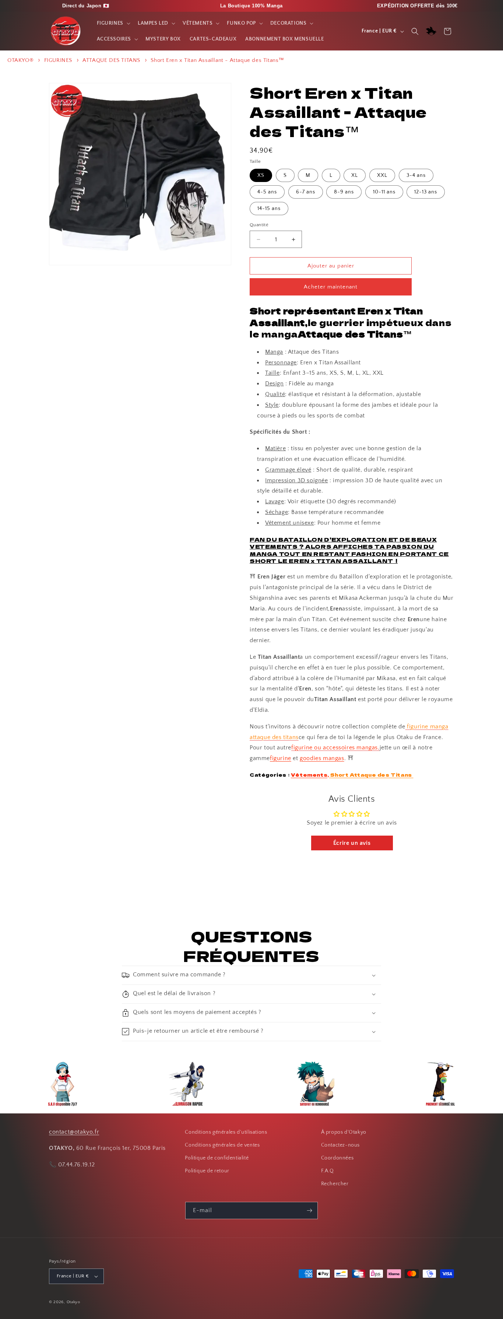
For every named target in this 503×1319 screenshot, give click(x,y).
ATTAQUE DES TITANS (111, 60)
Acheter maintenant (331, 287)
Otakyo (73, 1302)
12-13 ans (425, 192)
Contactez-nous (340, 1145)
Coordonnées (337, 1158)
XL (354, 175)
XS (260, 175)
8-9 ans (344, 192)
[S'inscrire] (309, 1210)
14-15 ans (269, 208)
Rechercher (335, 1184)
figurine (280, 758)
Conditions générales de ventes (222, 1145)
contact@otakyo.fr (74, 1132)
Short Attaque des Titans (371, 774)
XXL (382, 175)
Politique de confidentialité (217, 1158)
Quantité (259, 224)
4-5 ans (267, 192)
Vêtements (309, 774)
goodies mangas (322, 758)
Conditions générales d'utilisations (226, 1132)
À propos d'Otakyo (343, 1132)
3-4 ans (416, 175)
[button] (112, 23)
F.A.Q (327, 1171)
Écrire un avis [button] (351, 843)
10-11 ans (384, 192)
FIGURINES (58, 60)
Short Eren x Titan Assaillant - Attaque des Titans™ (217, 60)
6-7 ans (305, 192)
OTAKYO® (20, 60)
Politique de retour (207, 1171)
